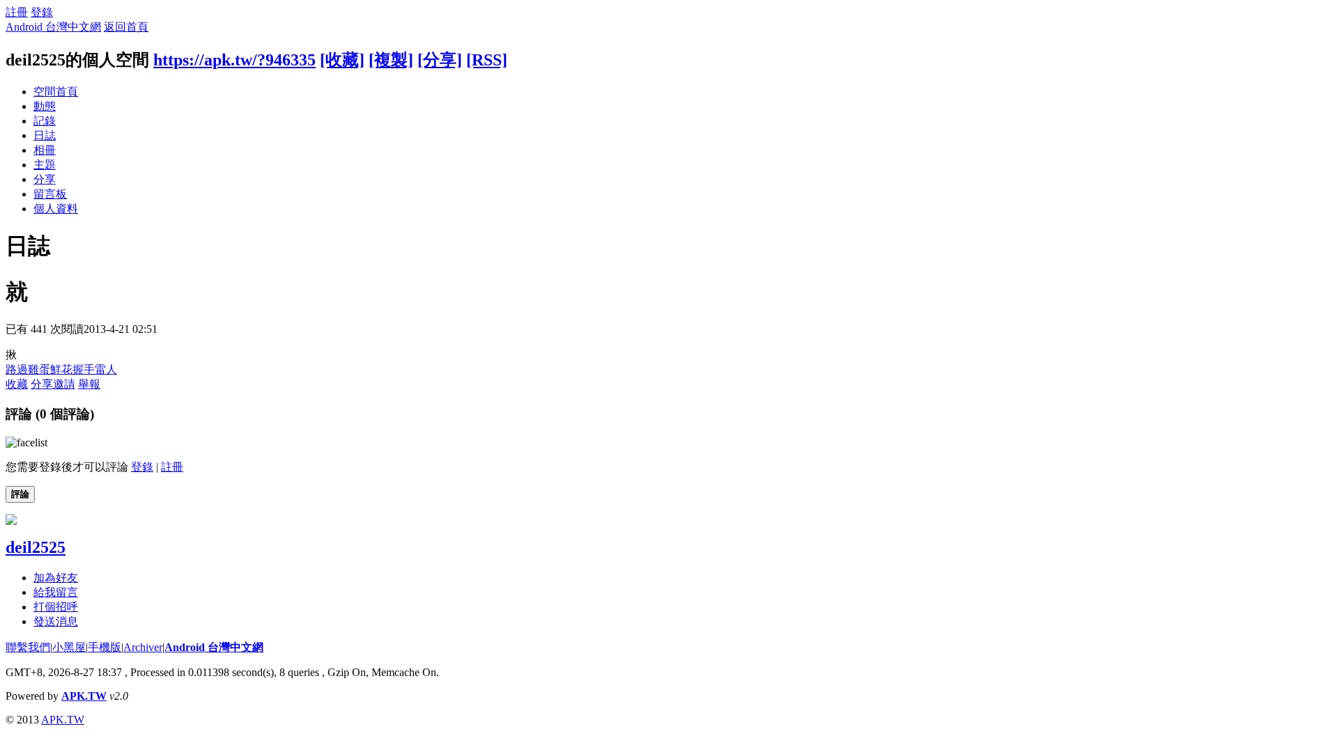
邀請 (64, 384)
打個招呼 (55, 607)
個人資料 (55, 208)
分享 (44, 179)
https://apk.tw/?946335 (234, 60)
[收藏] (342, 60)
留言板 (50, 194)
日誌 (44, 135)
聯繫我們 (28, 647)
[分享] (439, 60)
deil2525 (36, 547)
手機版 (104, 647)
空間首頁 (55, 91)
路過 (17, 369)
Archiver (142, 647)
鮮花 (61, 369)
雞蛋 (39, 369)
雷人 (106, 369)
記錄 (44, 121)
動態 (44, 106)
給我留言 (55, 592)
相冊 (44, 150)
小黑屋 (69, 647)
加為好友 (55, 577)
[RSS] (486, 60)
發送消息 (55, 621)
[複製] (391, 60)
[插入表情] (26, 442)
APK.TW (84, 696)
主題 (44, 165)
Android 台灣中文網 (53, 27)
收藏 (17, 384)
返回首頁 (126, 27)
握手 (83, 369)
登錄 (42, 12)
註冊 (17, 12)
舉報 (89, 384)
